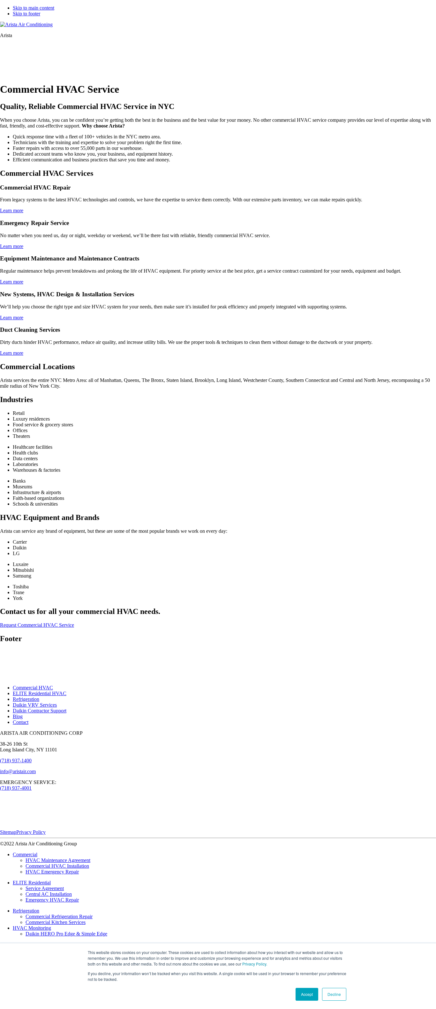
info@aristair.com (18, 771)
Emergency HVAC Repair (52, 900)
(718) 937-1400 (16, 760)
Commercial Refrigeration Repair (59, 916)
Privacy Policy (31, 832)
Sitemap (8, 832)
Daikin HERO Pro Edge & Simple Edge (66, 933)
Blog (18, 716)
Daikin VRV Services (35, 705)
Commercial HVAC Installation (57, 866)
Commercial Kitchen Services (56, 922)
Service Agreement (45, 888)
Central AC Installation (49, 894)
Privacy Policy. (254, 963)
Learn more (11, 210)
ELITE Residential (32, 882)
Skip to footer (26, 13)
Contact (20, 722)
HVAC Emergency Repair (52, 871)
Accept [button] (307, 994)
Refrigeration (26, 699)
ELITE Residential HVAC (39, 693)
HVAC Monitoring (32, 928)
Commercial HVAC (33, 687)
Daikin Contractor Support (39, 710)
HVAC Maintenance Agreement (58, 860)
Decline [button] (334, 994)
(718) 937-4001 (16, 788)
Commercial (25, 854)
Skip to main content (33, 8)
